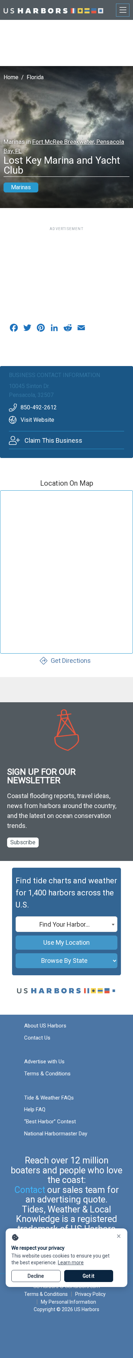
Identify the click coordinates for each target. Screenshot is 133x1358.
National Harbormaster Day (55, 1133)
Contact (30, 1190)
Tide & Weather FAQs (49, 1098)
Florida (35, 77)
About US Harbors (45, 1025)
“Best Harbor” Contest (50, 1121)
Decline (36, 1276)
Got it (88, 1276)
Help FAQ (34, 1109)
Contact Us (37, 1038)
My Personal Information (68, 1301)
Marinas (21, 187)
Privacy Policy (90, 1294)
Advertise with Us (44, 1061)
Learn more (71, 1262)
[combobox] (66, 924)
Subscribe (22, 842)
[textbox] (66, 924)
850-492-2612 (39, 407)
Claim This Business (53, 440)
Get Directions (71, 660)
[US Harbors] (53, 10)
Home (11, 77)
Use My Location (66, 942)
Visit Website (37, 419)
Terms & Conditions (47, 1073)
